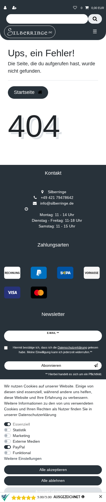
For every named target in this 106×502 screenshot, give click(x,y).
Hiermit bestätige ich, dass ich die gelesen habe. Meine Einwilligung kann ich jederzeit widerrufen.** (55, 350)
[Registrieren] (15, 8)
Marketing (21, 435)
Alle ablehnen (53, 480)
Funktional (22, 453)
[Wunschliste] (75, 8)
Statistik (19, 430)
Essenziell (21, 424)
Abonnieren (51, 365)
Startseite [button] (25, 92)
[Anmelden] (6, 8)
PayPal (19, 447)
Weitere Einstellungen (23, 458)
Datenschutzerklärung (37, 414)
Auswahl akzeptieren (53, 491)
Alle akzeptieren (53, 469)
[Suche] (95, 19)
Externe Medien (26, 441)
